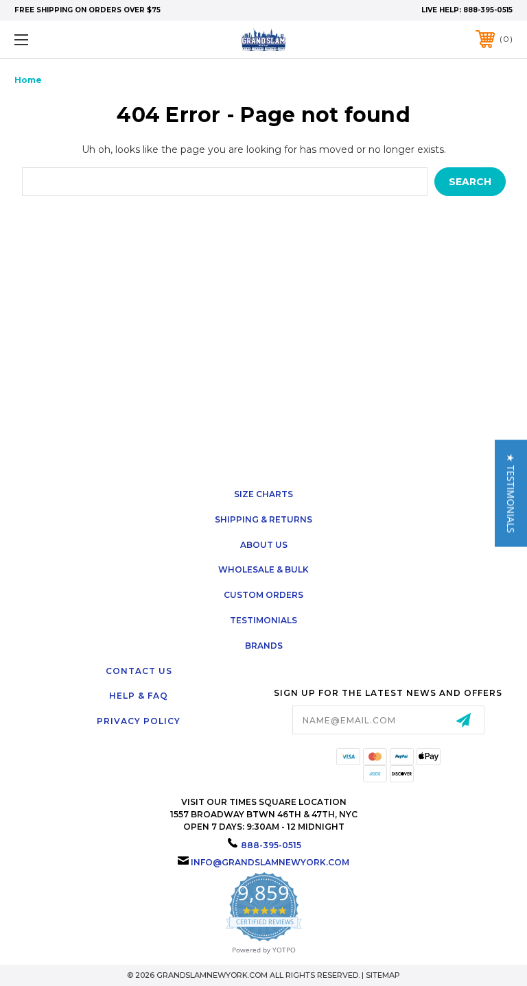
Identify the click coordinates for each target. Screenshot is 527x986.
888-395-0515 (488, 9)
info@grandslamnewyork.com (270, 862)
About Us (264, 545)
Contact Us (139, 671)
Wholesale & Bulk (263, 569)
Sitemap (383, 975)
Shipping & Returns (263, 519)
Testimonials (263, 620)
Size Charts (263, 494)
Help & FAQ (138, 695)
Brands (264, 645)
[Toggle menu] (64, 39)
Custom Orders (263, 595)
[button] (511, 493)
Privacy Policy (138, 721)
